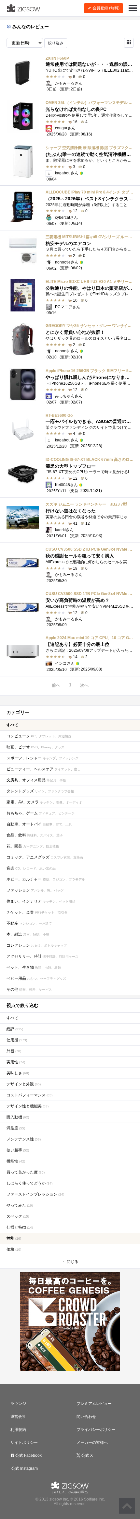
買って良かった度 (26, 1172)
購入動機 (18, 1117)
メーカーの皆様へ (92, 1442)
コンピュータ (39, 736)
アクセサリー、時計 (42, 956)
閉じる (72, 1261)
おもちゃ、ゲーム (41, 813)
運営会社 (18, 1416)
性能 (14, 1238)
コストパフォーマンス (29, 1095)
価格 (14, 1249)
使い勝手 (18, 1150)
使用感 (17, 1040)
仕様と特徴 (20, 1227)
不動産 (29, 923)
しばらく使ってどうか (29, 1183)
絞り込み (55, 43)
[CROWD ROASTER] (70, 1321)
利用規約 (18, 1429)
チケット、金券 (37, 912)
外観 (14, 1051)
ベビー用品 (36, 978)
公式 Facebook (28, 1455)
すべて (12, 725)
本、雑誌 (28, 934)
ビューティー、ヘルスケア (43, 769)
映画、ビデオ (35, 747)
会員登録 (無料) (105, 8)
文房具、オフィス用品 (36, 780)
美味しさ (18, 1073)
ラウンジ (18, 1403)
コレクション (37, 945)
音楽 (31, 868)
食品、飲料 (35, 835)
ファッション (35, 890)
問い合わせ (86, 1416)
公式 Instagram (24, 1468)
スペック (18, 1216)
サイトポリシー (24, 1442)
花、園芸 (33, 846)
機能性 (16, 1161)
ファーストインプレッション (35, 1194)
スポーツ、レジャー (42, 758)
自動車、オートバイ (39, 824)
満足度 (16, 1128)
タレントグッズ (40, 791)
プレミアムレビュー (94, 1403)
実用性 (16, 1062)
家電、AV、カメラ (44, 802)
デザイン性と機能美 (28, 1106)
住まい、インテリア (41, 901)
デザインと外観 (24, 1084)
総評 (15, 1029)
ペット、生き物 (34, 967)
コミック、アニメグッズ (45, 857)
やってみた (20, 1205)
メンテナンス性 (24, 1139)
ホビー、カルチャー (46, 879)
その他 (29, 989)
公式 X (86, 1455)
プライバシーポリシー (96, 1429)
